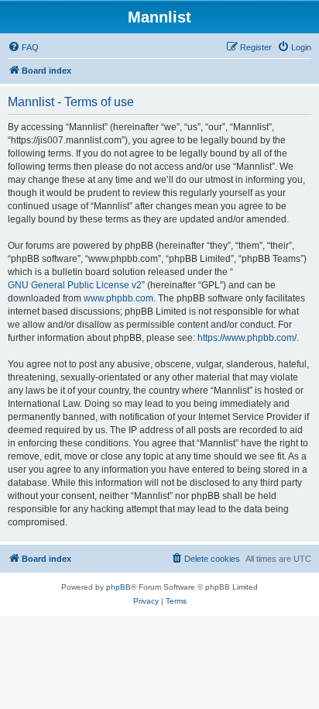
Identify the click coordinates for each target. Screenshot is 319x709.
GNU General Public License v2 (75, 285)
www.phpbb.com (118, 298)
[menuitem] (23, 47)
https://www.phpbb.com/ (247, 337)
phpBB (118, 587)
